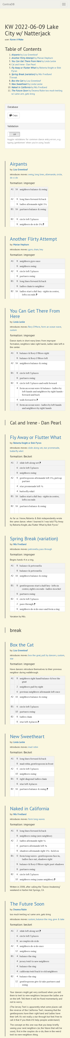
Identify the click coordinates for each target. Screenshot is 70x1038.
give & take (58, 919)
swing (31, 174)
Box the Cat (22, 644)
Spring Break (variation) (34, 538)
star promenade (51, 447)
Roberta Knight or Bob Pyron (27, 442)
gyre (30, 249)
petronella (33, 549)
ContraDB (8, 4)
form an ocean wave (51, 326)
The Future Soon (27, 903)
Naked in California (29, 808)
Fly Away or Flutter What (35, 437)
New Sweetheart (27, 736)
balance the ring (44, 919)
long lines (39, 174)
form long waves (36, 819)
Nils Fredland (19, 544)
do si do (14, 177)
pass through (45, 549)
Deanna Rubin (20, 909)
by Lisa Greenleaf (24, 54)
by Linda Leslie (33, 61)
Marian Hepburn (21, 244)
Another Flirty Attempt (33, 239)
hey (41, 249)
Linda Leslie (19, 321)
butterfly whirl (16, 451)
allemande (50, 174)
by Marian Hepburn (32, 57)
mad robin (33, 747)
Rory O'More (34, 326)
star (12, 658)
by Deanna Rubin (28, 90)
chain (36, 249)
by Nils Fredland (31, 74)
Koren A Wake (16, 39)
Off (14, 134)
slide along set (35, 447)
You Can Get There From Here (35, 313)
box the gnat (34, 655)
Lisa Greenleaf (20, 169)
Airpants (18, 164)
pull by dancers (49, 655)
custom (13, 330)
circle (59, 174)
